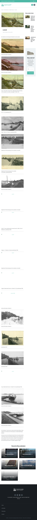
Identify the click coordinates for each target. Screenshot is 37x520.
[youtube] (33, 1)
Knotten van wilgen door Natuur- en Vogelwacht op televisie (33, 18)
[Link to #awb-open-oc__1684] (34, 5)
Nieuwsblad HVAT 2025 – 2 (27, 465)
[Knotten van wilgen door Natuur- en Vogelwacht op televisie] (27, 15)
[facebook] (30, 1)
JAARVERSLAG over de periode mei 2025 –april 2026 (33, 39)
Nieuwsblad (14, 456)
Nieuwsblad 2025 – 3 (9, 465)
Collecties (8, 456)
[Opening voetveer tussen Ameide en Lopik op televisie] (27, 25)
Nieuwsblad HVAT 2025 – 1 (10, 477)
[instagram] (17, 495)
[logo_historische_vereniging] (6, 3)
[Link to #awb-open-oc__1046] (32, 5)
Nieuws (11, 456)
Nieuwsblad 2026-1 (9, 454)
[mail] (35, 1)
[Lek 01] (12, 12)
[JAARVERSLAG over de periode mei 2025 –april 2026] (27, 36)
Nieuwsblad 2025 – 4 (27, 454)
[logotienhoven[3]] (18, 488)
